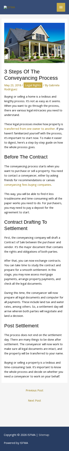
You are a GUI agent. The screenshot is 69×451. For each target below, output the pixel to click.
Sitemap (44, 435)
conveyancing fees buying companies (27, 184)
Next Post (34, 400)
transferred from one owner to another (29, 129)
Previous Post (34, 390)
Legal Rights (33, 85)
